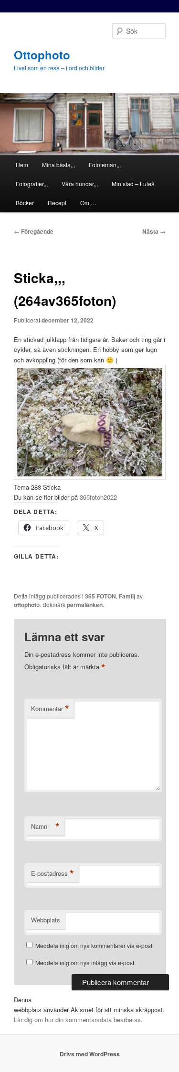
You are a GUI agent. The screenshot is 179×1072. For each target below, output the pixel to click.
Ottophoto (42, 55)
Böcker (25, 203)
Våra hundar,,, (80, 184)
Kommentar (50, 708)
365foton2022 (98, 497)
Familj (127, 596)
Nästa (154, 231)
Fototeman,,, (105, 165)
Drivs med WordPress (90, 1054)
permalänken (85, 604)
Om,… (88, 203)
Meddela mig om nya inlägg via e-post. (85, 962)
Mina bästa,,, (58, 165)
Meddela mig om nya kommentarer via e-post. (94, 945)
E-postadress (52, 873)
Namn (45, 826)
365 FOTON (100, 596)
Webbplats (45, 919)
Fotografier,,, (32, 184)
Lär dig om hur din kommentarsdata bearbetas (77, 1019)
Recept (57, 203)
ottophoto (27, 604)
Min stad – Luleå (133, 184)
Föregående (33, 231)
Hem (22, 165)
